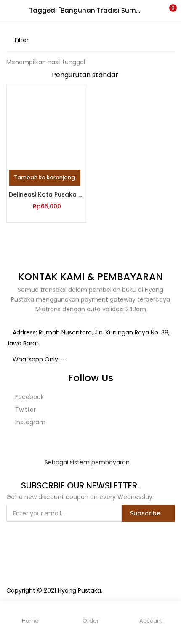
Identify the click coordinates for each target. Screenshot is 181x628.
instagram (29, 422)
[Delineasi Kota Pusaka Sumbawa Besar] (47, 125)
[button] (168, 10)
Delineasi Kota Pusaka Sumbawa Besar (47, 194)
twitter (24, 409)
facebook (28, 397)
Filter (22, 40)
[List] (171, 40)
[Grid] (157, 40)
